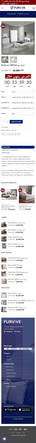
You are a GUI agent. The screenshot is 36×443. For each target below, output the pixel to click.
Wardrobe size (5, 108)
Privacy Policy (9, 370)
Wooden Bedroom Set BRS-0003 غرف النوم (8, 207)
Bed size (3, 97)
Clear (33, 89)
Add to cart (16, 122)
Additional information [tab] (10, 150)
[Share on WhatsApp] (2, 134)
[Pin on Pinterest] (15, 134)
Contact (18, 433)
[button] (2, 8)
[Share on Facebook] (6, 134)
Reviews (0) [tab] (5, 153)
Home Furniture (11, 14)
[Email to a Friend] (12, 134)
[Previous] (4, 38)
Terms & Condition (11, 373)
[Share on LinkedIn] (18, 134)
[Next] (31, 38)
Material (3, 113)
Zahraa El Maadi (11, 386)
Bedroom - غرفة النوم (23, 14)
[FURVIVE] (18, 7)
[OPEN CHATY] (4, 439)
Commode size (5, 102)
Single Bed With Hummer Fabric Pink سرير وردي (25, 207)
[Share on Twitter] (9, 134)
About (13, 433)
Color (2, 91)
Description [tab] (6, 147)
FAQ (24, 433)
